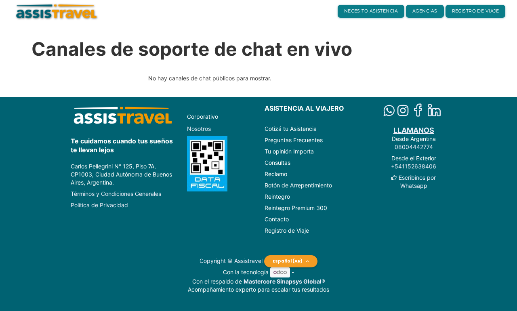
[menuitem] (371, 11)
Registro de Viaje (287, 230)
